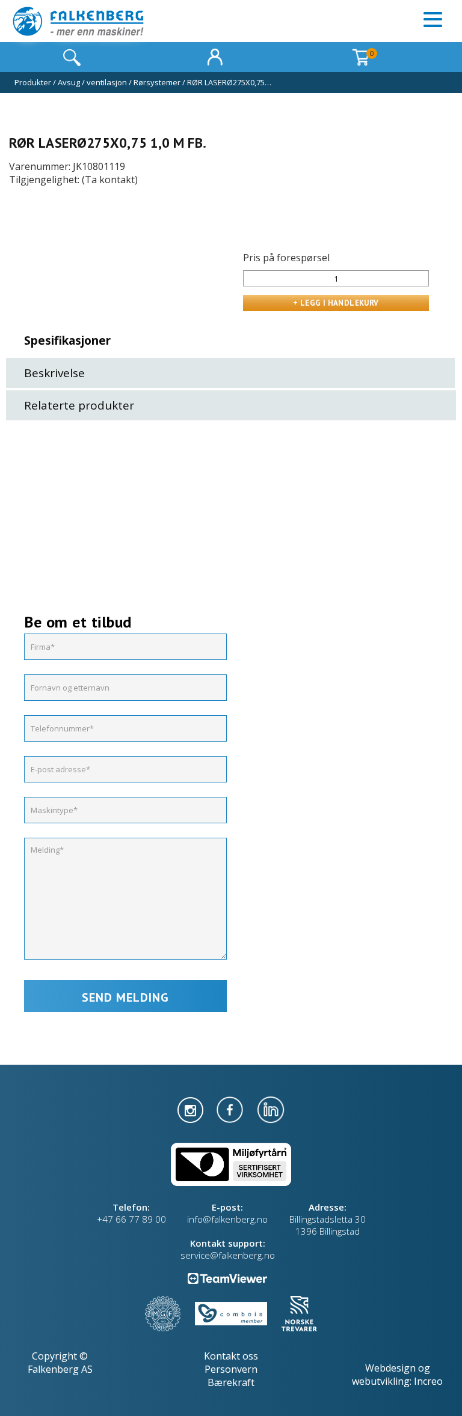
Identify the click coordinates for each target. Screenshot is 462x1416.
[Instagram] (191, 1108)
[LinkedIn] (270, 1108)
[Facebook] (231, 1108)
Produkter (32, 82)
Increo (428, 1381)
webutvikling (381, 1381)
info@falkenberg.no (227, 1219)
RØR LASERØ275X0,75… (229, 82)
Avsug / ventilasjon (92, 82)
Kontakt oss (231, 1356)
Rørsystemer (157, 82)
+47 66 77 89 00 (131, 1219)
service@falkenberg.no (227, 1255)
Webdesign (390, 1368)
